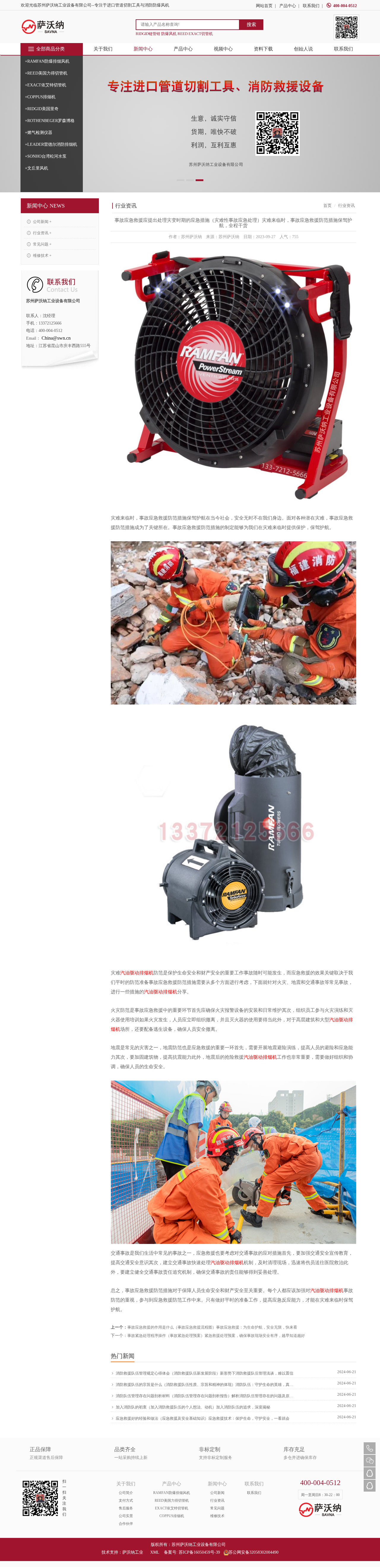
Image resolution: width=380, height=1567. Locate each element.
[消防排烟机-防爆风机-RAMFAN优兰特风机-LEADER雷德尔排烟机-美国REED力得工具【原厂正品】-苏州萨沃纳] (43, 26)
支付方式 (126, 1500)
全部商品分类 (50, 48)
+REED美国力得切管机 (46, 73)
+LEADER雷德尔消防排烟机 (51, 144)
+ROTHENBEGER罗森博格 (50, 120)
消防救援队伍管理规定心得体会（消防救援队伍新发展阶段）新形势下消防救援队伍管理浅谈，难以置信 (204, 1373)
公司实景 (126, 1516)
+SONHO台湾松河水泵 (45, 156)
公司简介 (126, 1493)
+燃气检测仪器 (38, 132)
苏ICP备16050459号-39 (199, 1552)
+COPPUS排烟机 (40, 97)
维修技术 (217, 1516)
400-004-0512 (345, 6)
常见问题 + (41, 244)
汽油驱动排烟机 (136, 972)
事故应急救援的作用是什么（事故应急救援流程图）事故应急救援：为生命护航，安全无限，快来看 (212, 1327)
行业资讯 (217, 1500)
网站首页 (264, 6)
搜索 (251, 24)
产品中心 (287, 6)
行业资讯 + (41, 233)
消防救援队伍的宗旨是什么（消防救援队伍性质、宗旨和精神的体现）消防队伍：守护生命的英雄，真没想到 (205, 1384)
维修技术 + (41, 255)
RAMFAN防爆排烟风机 (171, 1493)
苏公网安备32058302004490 (253, 1552)
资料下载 (263, 48)
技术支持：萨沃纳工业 (122, 1552)
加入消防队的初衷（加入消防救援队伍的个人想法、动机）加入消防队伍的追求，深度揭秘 (193, 1407)
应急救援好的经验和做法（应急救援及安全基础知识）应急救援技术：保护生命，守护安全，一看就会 (202, 1418)
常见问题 (217, 1508)
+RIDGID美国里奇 (41, 109)
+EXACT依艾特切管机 (45, 85)
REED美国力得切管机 (172, 1500)
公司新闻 (217, 1493)
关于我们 (103, 48)
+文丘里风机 (36, 168)
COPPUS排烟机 (171, 1516)
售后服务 (126, 1508)
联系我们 (311, 6)
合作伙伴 (126, 1524)
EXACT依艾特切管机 (171, 1508)
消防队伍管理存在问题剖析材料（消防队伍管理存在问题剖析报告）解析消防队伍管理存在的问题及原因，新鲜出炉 (205, 1396)
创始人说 (303, 48)
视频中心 (223, 48)
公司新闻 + (41, 221)
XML (154, 1552)
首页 (327, 205)
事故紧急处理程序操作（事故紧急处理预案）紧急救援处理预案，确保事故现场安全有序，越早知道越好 (216, 1335)
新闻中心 (143, 48)
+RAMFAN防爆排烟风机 (47, 61)
